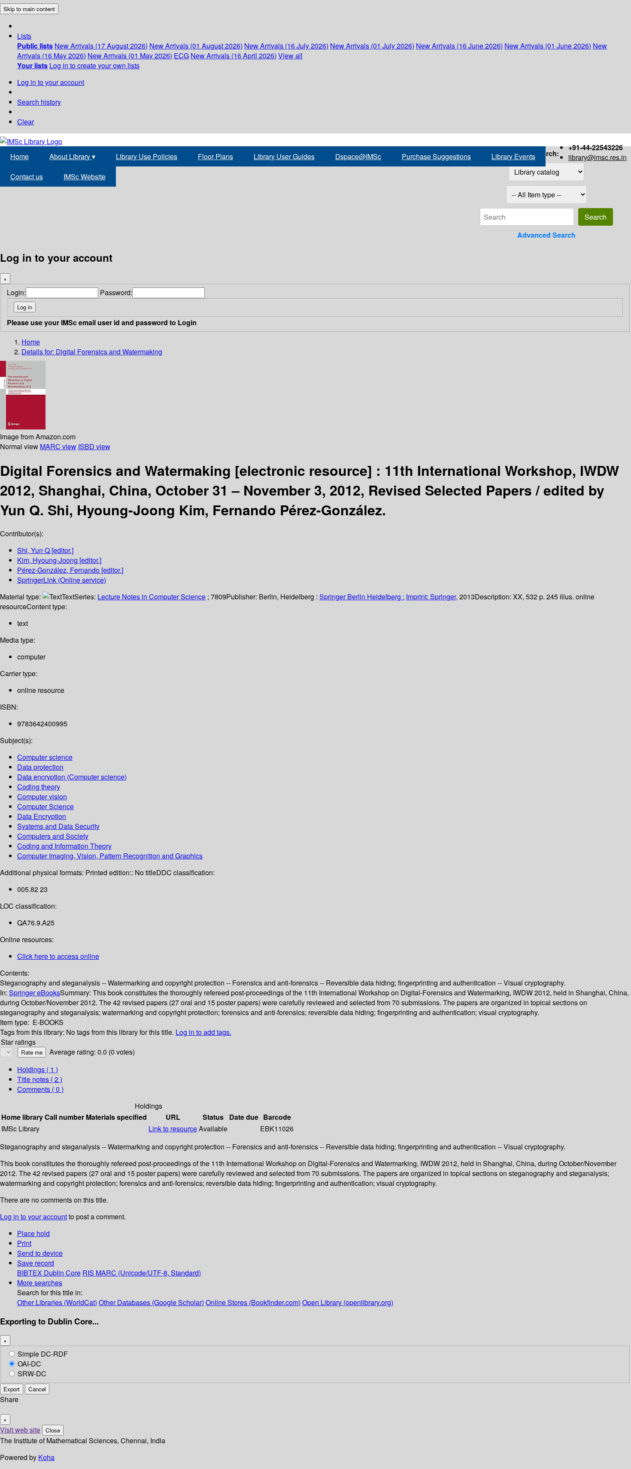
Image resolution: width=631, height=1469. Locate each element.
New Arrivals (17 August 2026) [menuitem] (101, 46)
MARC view (58, 446)
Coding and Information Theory (64, 846)
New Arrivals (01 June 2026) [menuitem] (547, 46)
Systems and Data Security (58, 826)
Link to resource (173, 1128)
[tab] (39, 1079)
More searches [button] (39, 1283)
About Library (72, 156)
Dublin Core (62, 1273)
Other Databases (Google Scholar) (151, 1302)
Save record (35, 1263)
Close (53, 1430)
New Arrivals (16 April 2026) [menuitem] (233, 55)
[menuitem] (35, 46)
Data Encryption (41, 816)
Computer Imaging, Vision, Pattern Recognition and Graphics (110, 856)
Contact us (26, 176)
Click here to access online (58, 956)
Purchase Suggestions (436, 156)
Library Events (513, 156)
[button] (24, 36)
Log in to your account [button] (33, 1216)
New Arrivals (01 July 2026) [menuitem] (372, 46)
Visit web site (20, 1430)
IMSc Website (85, 176)
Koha (46, 1457)
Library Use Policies (146, 156)
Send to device (40, 1253)
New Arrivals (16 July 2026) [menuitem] (286, 46)
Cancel (37, 1389)
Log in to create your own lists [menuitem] (94, 65)
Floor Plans (215, 156)
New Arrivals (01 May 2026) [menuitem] (130, 55)
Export (11, 1389)
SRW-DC (32, 1373)
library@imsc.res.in (597, 157)
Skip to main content (29, 9)
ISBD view (94, 446)
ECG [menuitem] (181, 55)
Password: (116, 292)
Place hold (33, 1233)
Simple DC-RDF (43, 1354)
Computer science (45, 757)
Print (24, 1243)
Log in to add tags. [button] (203, 1032)
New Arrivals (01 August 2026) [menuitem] (196, 46)
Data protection (40, 767)
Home (19, 156)
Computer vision (42, 796)
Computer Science (45, 806)
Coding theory (38, 787)
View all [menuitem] (290, 55)
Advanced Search (546, 235)
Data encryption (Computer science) (72, 777)
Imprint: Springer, (432, 597)
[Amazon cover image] (23, 427)
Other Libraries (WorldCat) (57, 1302)
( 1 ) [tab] (37, 1069)
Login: (16, 292)
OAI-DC (29, 1364)
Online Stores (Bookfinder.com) (253, 1302)
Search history (39, 102)
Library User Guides (284, 156)
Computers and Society (52, 836)
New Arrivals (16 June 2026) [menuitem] (459, 46)
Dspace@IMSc (358, 156)
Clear (25, 122)
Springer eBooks (34, 992)
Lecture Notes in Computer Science (151, 597)
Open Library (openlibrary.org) (347, 1302)
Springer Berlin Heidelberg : (361, 597)
